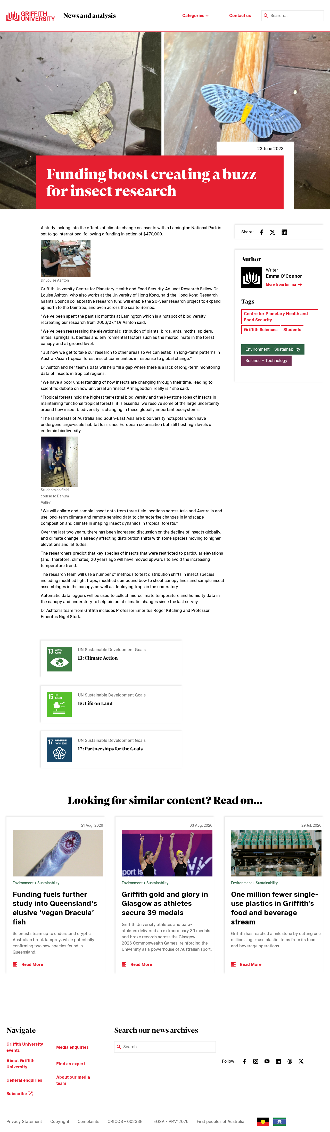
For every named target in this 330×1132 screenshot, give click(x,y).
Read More (32, 964)
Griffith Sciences (261, 329)
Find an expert (70, 1063)
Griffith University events (24, 1047)
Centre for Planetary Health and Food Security (276, 316)
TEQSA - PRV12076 (169, 1121)
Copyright (59, 1121)
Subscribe (17, 1093)
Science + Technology (266, 360)
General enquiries (24, 1080)
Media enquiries (72, 1047)
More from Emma (281, 284)
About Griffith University (20, 1063)
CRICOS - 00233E (125, 1121)
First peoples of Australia (220, 1121)
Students (292, 329)
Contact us (240, 15)
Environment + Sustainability (272, 349)
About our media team (73, 1080)
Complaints (88, 1121)
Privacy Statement (24, 1121)
